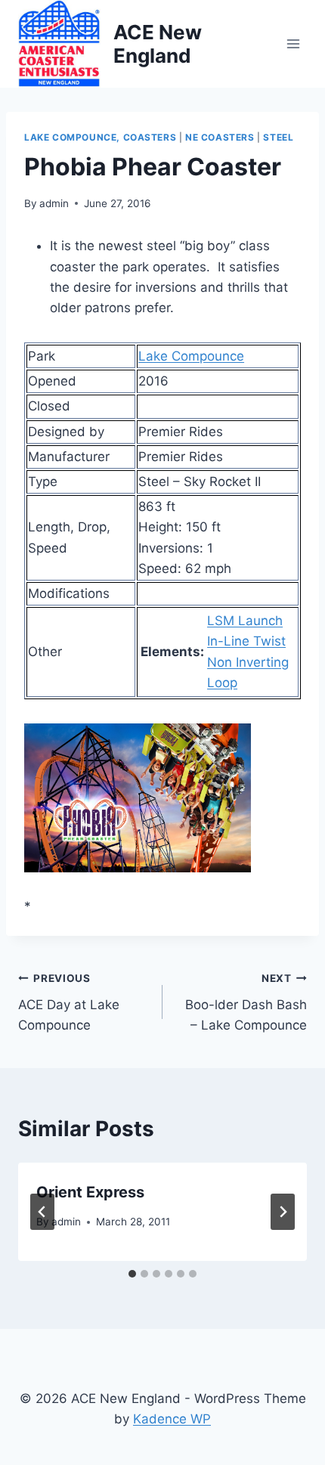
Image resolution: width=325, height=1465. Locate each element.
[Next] (283, 1212)
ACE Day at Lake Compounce (68, 1002)
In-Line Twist (246, 641)
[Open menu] (293, 43)
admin (54, 203)
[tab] (132, 1274)
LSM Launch (245, 620)
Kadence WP (172, 1418)
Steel (278, 137)
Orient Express (90, 1192)
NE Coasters (220, 137)
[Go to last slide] (42, 1212)
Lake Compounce (191, 356)
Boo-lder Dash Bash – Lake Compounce (246, 1002)
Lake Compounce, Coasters (100, 137)
